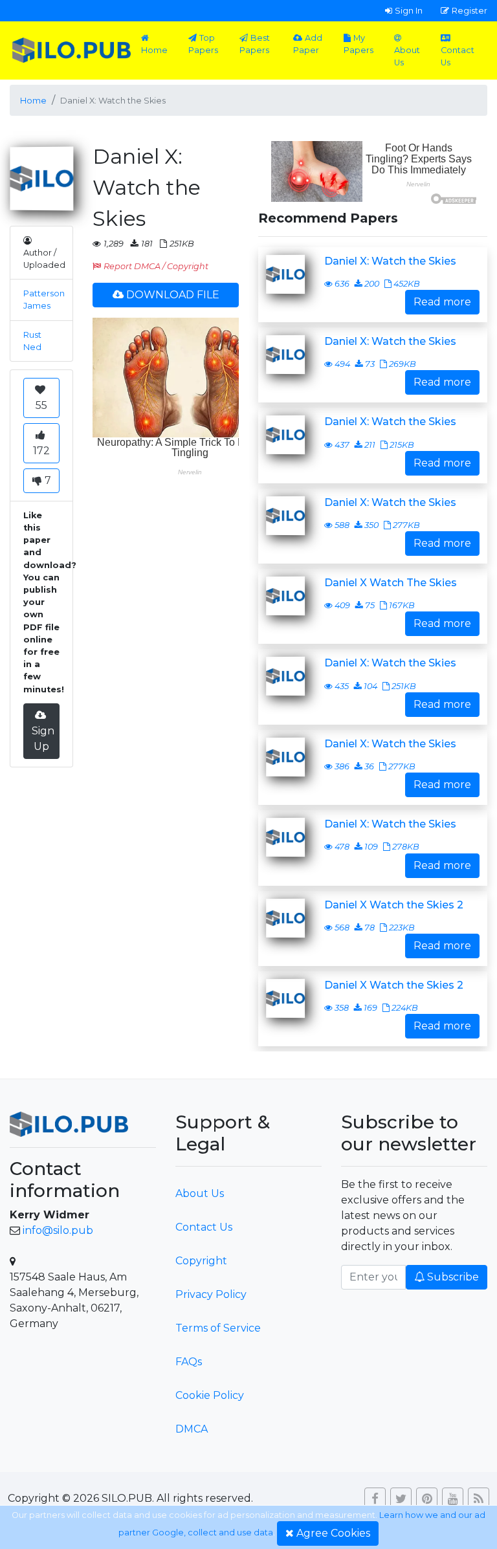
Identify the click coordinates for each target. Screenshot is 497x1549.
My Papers (358, 44)
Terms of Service (218, 1328)
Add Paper (307, 44)
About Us (407, 56)
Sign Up (43, 739)
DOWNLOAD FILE (172, 295)
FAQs (188, 1362)
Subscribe (453, 1277)
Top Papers (203, 44)
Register (469, 10)
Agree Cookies (333, 1533)
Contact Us (457, 56)
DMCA (191, 1429)
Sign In (409, 10)
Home (154, 50)
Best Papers (254, 44)
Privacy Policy (211, 1294)
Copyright (201, 1261)
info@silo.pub (58, 1230)
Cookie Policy (209, 1395)
